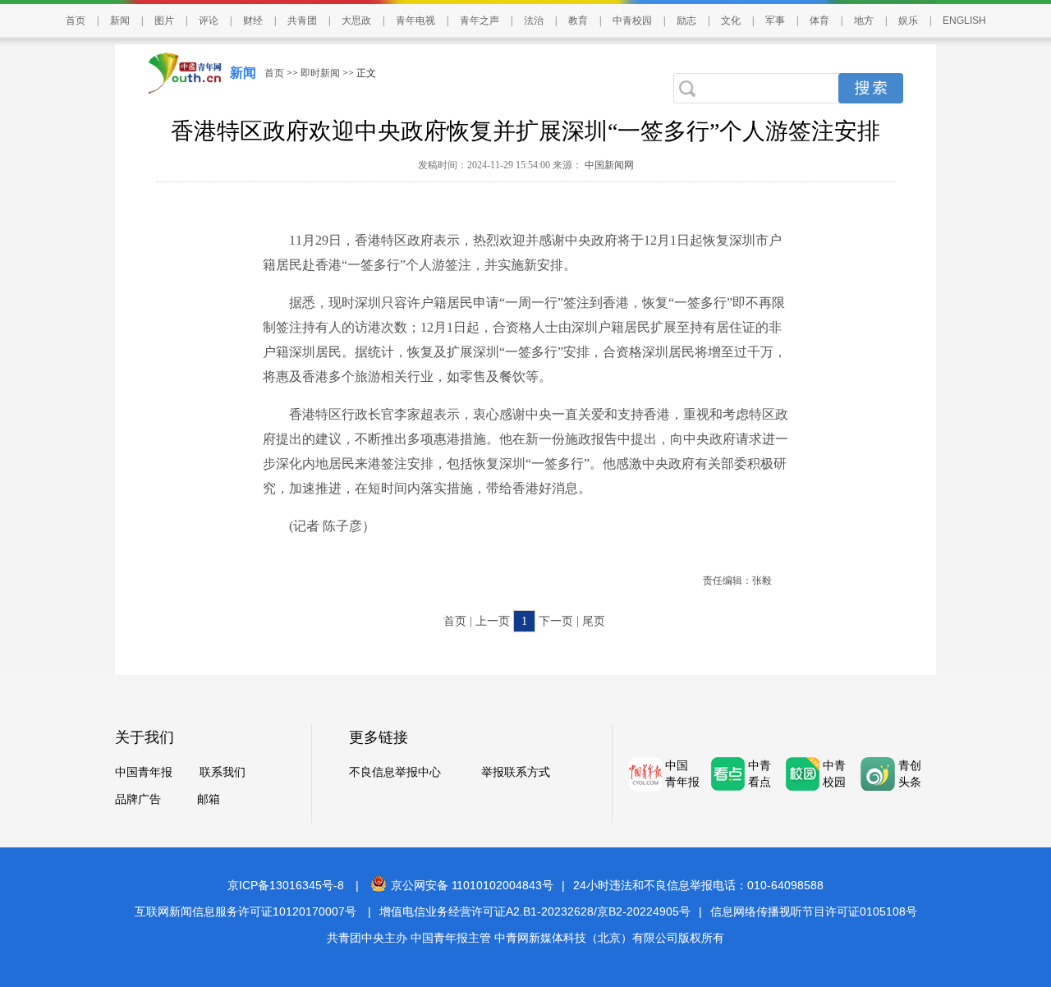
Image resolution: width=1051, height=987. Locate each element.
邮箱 (208, 799)
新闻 (120, 20)
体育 (819, 20)
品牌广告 (138, 799)
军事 (775, 20)
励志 (686, 20)
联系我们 (223, 772)
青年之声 (479, 20)
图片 (164, 20)
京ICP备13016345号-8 (285, 885)
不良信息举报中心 (395, 772)
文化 (731, 20)
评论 (208, 20)
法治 (534, 20)
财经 (253, 20)
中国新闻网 (608, 165)
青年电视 (415, 20)
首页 (75, 20)
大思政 (356, 20)
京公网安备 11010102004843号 (472, 885)
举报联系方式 (515, 772)
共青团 (302, 20)
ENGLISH (964, 20)
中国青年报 (143, 772)
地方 (864, 20)
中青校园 (632, 20)
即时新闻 (320, 73)
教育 (578, 20)
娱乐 (908, 20)
